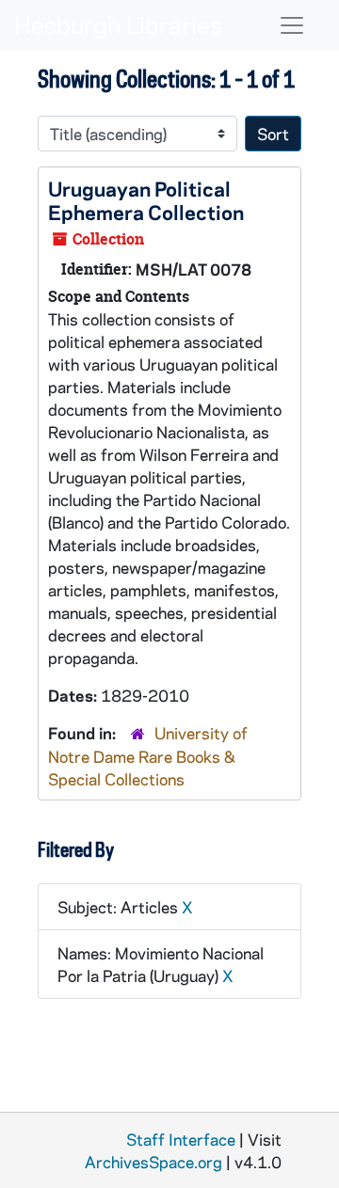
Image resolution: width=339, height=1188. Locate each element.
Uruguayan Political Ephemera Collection (146, 200)
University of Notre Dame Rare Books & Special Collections (148, 755)
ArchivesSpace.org (153, 1161)
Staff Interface (180, 1139)
